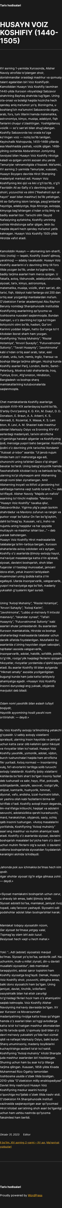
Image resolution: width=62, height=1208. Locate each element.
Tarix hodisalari (10, 5)
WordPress (35, 1195)
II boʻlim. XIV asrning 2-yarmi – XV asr (22, 1142)
